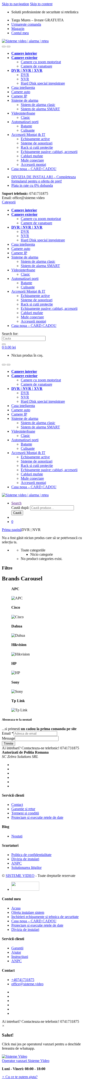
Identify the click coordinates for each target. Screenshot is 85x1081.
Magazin (17, 29)
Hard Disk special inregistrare (43, 83)
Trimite (8, 743)
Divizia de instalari (25, 859)
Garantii (17, 948)
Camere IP (19, 96)
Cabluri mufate (32, 156)
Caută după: (20, 508)
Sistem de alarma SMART (40, 109)
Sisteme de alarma (24, 100)
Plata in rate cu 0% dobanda (32, 185)
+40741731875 (22, 980)
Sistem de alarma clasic (38, 105)
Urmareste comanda (26, 24)
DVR (25, 75)
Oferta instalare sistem (27, 912)
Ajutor (16, 952)
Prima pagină (11, 530)
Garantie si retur (23, 809)
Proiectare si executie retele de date (37, 817)
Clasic (25, 117)
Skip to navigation (15, 4)
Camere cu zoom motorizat (41, 62)
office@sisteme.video (27, 984)
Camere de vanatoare (36, 66)
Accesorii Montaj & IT (28, 135)
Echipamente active (35, 139)
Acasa (16, 908)
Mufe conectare (32, 160)
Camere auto (20, 92)
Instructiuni (19, 957)
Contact (17, 805)
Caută (17, 513)
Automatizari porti (24, 122)
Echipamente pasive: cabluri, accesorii (49, 152)
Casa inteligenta (23, 88)
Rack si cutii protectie (37, 147)
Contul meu (20, 33)
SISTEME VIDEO (20, 876)
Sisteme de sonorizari (36, 143)
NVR (25, 79)
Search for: (10, 334)
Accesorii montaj (33, 165)
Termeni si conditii (25, 813)
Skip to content (41, 4)
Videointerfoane (23, 113)
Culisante (28, 130)
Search (16, 503)
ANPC (16, 863)
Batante (26, 126)
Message (8, 738)
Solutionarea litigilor (26, 868)
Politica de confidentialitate (31, 855)
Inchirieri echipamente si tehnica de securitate (45, 917)
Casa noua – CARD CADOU (33, 169)
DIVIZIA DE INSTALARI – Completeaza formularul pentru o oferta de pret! (43, 179)
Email (7, 733)
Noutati (16, 836)
